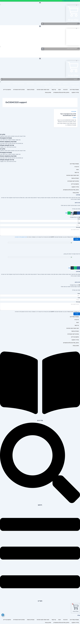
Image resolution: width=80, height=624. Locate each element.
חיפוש (79, 23)
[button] (40, 3)
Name (79, 218)
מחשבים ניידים (6, 83)
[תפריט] (40, 598)
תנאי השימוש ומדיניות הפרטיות (21, 237)
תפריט (40, 601)
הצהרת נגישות (30, 83)
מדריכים (40, 420)
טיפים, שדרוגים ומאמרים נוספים (42, 53)
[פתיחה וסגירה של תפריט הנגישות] (2, 614)
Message (78, 301)
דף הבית (76, 53)
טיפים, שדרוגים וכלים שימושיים (61, 86)
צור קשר (64, 53)
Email (79, 223)
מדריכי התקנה (56, 53)
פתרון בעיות (28, 53)
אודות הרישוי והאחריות (40, 56)
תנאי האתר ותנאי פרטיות (42, 83)
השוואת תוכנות (19, 53)
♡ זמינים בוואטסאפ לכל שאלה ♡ (71, 0)
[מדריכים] (40, 418)
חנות (70, 53)
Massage (78, 227)
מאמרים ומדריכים (74, 83)
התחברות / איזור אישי (7, 53)
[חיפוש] (42, 24)
